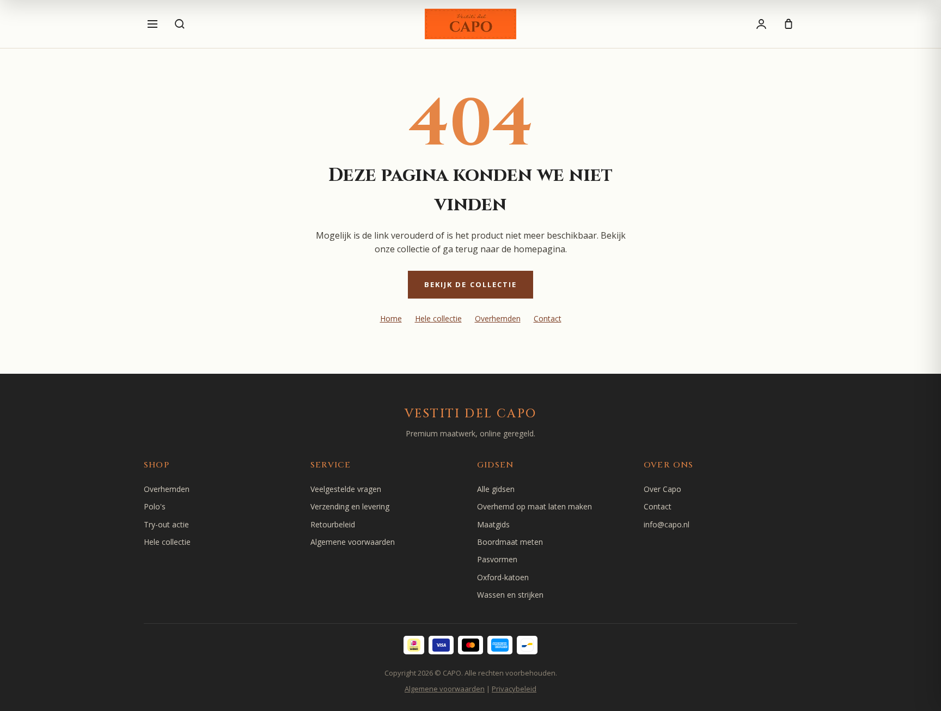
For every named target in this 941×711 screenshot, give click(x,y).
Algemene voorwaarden (352, 542)
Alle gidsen (496, 489)
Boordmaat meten (510, 542)
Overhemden (498, 318)
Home (391, 318)
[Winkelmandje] (788, 24)
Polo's (155, 506)
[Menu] (152, 24)
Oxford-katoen (503, 577)
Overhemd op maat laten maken (534, 506)
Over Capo (662, 489)
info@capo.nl (666, 524)
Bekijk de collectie (470, 284)
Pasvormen (497, 559)
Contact (547, 318)
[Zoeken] (179, 24)
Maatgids (493, 524)
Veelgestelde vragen (345, 489)
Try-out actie (166, 524)
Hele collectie (438, 318)
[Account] (761, 24)
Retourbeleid (332, 524)
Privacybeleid (514, 689)
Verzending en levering (349, 506)
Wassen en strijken (510, 595)
